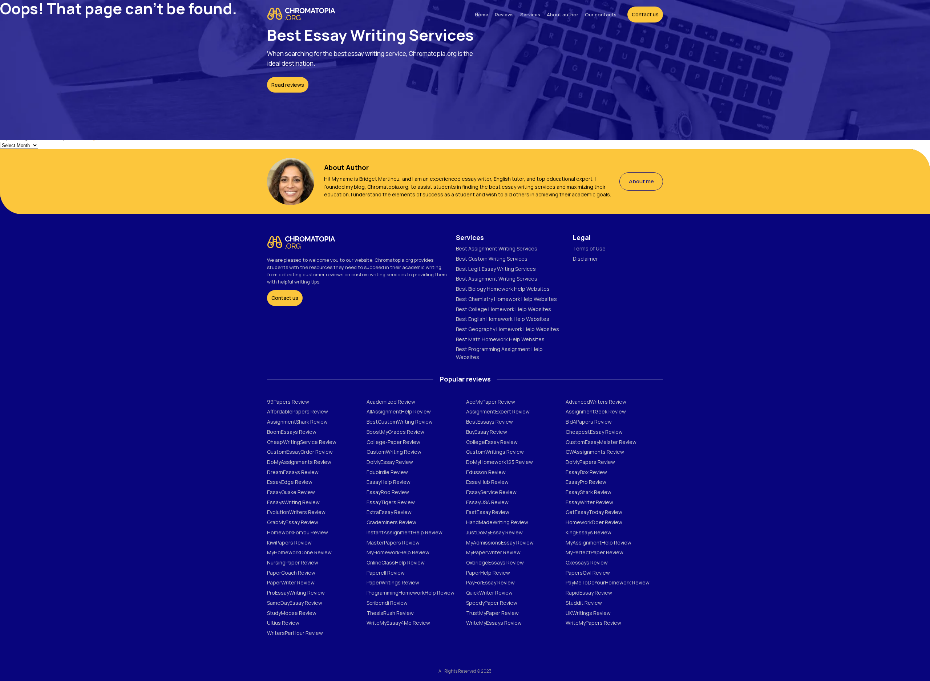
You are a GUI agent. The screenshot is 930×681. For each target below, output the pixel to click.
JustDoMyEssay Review (494, 532)
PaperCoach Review (291, 572)
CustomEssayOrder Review (300, 451)
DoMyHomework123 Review (499, 461)
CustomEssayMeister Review (601, 442)
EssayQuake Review (291, 492)
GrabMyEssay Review (292, 522)
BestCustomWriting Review (400, 421)
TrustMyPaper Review (492, 612)
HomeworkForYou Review (297, 532)
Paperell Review (386, 572)
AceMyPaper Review (490, 401)
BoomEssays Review (291, 431)
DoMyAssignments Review (299, 461)
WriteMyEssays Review (494, 622)
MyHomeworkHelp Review (398, 552)
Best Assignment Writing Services (496, 248)
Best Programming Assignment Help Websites (499, 353)
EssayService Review (491, 492)
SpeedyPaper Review (491, 602)
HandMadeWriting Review (497, 522)
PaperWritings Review (393, 582)
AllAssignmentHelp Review (399, 411)
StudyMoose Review (291, 612)
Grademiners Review (391, 522)
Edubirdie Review (387, 472)
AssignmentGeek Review (596, 411)
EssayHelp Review (389, 481)
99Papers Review (288, 401)
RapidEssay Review (589, 592)
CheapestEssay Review (594, 431)
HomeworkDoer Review (594, 522)
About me (641, 181)
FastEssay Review (487, 512)
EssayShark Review (588, 492)
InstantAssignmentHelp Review (404, 532)
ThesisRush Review (390, 612)
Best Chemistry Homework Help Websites (506, 298)
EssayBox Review (586, 472)
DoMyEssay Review (390, 461)
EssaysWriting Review (293, 502)
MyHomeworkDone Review (299, 552)
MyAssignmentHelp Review (598, 542)
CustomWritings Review (495, 451)
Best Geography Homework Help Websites (507, 329)
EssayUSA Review (487, 502)
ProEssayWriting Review (296, 592)
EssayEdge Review (289, 481)
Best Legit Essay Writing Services (496, 268)
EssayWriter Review (589, 502)
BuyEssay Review (486, 431)
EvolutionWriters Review (296, 512)
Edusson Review (486, 472)
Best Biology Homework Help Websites (503, 288)
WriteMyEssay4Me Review (398, 622)
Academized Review (391, 401)
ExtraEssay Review (389, 512)
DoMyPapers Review (590, 461)
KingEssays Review (588, 532)
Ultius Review (283, 622)
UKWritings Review (588, 612)
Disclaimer (585, 258)
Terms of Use (589, 248)
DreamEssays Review (293, 472)
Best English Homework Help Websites (502, 318)
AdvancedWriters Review (596, 401)
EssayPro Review (586, 481)
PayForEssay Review (490, 582)
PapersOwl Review (588, 572)
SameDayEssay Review (294, 602)
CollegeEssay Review (492, 442)
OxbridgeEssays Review (495, 562)
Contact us (284, 297)
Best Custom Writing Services (491, 258)
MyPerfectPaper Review (594, 552)
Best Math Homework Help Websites (500, 339)
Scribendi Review (387, 602)
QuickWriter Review (489, 592)
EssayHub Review (487, 481)
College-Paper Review (393, 442)
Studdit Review (584, 602)
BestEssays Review (489, 421)
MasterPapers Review (393, 542)
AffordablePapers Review (297, 411)
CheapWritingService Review (301, 442)
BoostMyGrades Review (395, 431)
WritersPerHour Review (295, 632)
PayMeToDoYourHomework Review (608, 582)
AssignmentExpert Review (498, 411)
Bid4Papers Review (589, 421)
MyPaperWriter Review (493, 552)
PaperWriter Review (291, 582)
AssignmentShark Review (297, 421)
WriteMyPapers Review (593, 622)
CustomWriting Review (394, 451)
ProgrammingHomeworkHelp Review (410, 592)
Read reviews (287, 84)
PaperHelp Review (488, 572)
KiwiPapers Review (289, 542)
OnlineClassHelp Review (396, 562)
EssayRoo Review (388, 492)
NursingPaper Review (292, 562)
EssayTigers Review (391, 502)
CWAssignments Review (595, 451)
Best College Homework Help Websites (503, 309)
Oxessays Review (587, 562)
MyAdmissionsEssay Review (500, 542)
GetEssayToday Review (594, 512)
